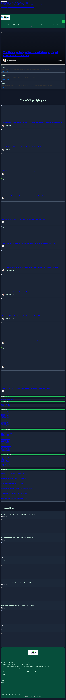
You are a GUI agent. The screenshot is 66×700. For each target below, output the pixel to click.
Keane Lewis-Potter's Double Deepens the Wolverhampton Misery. (14, 2)
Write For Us (26, 696)
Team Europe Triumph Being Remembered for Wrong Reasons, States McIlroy (22, 315)
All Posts (14, 24)
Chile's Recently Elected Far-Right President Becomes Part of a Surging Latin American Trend (26, 340)
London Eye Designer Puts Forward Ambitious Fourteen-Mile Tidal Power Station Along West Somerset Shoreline (27, 85)
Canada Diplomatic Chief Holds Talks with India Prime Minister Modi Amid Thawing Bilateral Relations (22, 4)
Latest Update (3, 1)
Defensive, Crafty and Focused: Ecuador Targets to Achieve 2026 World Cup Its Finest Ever (15, 498)
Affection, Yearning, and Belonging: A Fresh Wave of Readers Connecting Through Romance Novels (27, 195)
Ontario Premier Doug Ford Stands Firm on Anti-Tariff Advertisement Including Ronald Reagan (26, 388)
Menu (34, 26)
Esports (25, 24)
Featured (35, 24)
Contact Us (55, 24)
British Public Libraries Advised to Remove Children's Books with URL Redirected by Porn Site (20, 671)
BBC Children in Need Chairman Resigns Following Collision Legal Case (15, 664)
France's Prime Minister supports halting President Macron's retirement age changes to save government (28, 243)
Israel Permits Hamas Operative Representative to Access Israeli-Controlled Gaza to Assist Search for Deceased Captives (25, 666)
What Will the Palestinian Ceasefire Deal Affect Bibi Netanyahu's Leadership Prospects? (24, 219)
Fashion (30, 24)
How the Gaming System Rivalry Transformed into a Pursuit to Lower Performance (14, 493)
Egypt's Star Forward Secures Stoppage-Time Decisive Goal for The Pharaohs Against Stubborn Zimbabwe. (25, 69)
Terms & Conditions (34, 696)
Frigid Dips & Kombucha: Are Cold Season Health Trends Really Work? (20, 171)
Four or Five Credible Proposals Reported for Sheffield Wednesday (14, 3)
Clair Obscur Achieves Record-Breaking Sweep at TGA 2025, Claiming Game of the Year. (14, 473)
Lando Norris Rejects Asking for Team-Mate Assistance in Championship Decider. (17, 7)
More (50, 24)
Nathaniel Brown (12, 60)
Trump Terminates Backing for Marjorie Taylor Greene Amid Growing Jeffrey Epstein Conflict (20, 5)
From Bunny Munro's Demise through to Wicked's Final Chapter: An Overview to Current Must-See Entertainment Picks (32, 122)
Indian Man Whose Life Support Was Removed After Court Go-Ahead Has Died (22, 146)
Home (9, 24)
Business (20, 24)
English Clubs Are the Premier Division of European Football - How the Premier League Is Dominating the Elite (30, 267)
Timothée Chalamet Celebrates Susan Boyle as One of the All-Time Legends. (18, 77)
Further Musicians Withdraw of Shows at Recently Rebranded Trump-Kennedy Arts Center (25, 364)
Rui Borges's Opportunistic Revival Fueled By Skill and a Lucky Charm (12, 483)
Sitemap (40, 696)
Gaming (41, 24)
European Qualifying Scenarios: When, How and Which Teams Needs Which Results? (14, 478)
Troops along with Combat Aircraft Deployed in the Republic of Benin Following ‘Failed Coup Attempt (17, 488)
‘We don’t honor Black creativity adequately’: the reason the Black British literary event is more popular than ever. (24, 669)
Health (46, 24)
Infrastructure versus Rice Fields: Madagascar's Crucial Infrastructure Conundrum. (17, 662)
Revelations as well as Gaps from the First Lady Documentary (17, 291)
